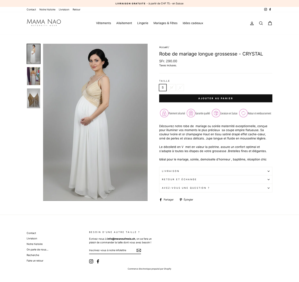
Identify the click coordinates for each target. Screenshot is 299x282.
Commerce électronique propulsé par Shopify (149, 268)
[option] (149, 3)
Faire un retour (35, 260)
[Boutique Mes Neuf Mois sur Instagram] (91, 261)
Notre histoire (47, 9)
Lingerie (142, 23)
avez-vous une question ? (186, 188)
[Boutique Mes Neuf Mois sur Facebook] (98, 261)
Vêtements (103, 23)
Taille (164, 81)
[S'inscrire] (139, 250)
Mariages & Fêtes (165, 23)
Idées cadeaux (193, 23)
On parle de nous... (37, 249)
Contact (31, 9)
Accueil (163, 47)
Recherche (33, 255)
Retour (76, 9)
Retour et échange (179, 179)
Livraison (64, 9)
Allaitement (124, 23)
